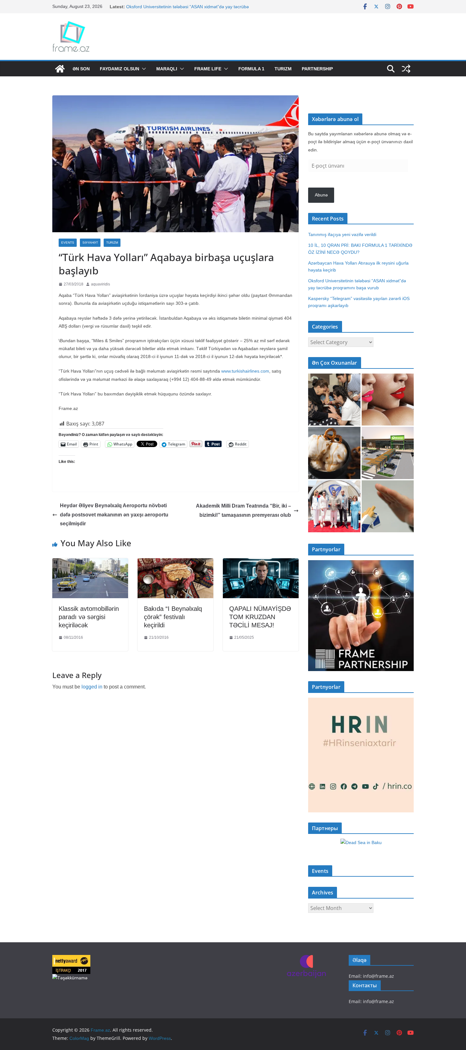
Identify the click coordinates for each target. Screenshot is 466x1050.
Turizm (283, 68)
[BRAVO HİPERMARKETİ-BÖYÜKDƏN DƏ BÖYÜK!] (388, 453)
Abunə (321, 194)
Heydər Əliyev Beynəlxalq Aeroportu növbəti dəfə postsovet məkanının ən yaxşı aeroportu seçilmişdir (114, 515)
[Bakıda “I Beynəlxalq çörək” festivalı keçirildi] (175, 563)
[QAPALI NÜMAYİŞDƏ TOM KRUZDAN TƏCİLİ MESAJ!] (261, 563)
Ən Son (81, 68)
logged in (91, 686)
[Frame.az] (60, 68)
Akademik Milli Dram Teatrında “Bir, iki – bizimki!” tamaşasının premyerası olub (243, 510)
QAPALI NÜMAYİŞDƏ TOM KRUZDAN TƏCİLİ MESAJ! (260, 617)
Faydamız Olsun (119, 68)
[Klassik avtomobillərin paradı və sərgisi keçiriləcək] (90, 563)
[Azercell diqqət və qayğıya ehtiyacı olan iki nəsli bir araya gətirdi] (334, 400)
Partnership (317, 68)
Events (67, 242)
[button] (142, 68)
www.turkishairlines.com (245, 371)
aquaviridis (100, 284)
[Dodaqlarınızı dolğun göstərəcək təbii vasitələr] (388, 400)
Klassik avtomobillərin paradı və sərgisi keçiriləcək (89, 617)
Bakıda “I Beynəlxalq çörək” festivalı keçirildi (173, 617)
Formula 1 (251, 68)
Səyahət (90, 242)
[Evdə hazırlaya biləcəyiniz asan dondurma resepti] (334, 453)
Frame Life (207, 68)
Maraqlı (166, 68)
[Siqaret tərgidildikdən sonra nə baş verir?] (388, 506)
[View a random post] (406, 68)
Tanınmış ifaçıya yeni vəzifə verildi (342, 234)
